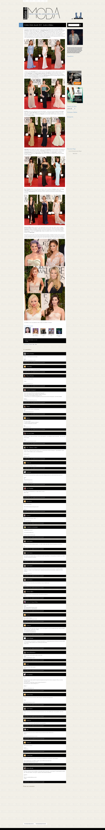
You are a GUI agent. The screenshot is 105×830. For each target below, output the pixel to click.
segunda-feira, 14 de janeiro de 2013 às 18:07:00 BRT (34, 443)
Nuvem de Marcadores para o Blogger (75, 151)
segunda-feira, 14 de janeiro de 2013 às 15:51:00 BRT (34, 414)
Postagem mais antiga (29, 823)
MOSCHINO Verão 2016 (51, 335)
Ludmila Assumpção (31, 390)
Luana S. (28, 515)
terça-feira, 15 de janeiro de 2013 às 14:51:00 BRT (34, 648)
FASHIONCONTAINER (32, 527)
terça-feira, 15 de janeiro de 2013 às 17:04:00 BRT (34, 660)
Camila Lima (29, 755)
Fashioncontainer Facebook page (29, 534)
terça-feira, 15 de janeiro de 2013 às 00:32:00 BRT (34, 537)
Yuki (27, 729)
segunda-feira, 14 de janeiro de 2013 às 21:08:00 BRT (34, 511)
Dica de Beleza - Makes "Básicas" (35, 335)
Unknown (28, 462)
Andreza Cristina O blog (32, 602)
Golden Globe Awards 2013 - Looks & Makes (38, 25)
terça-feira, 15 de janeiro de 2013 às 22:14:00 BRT (34, 716)
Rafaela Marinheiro (30, 652)
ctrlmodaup (29, 366)
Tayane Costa (29, 694)
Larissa (28, 615)
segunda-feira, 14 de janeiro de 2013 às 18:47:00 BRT (34, 468)
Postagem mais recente (41, 823)
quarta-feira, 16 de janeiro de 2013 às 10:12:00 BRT (34, 764)
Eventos (30, 344)
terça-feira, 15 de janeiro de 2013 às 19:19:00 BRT (34, 670)
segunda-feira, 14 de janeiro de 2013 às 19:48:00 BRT (34, 497)
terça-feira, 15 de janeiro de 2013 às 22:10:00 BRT (34, 704)
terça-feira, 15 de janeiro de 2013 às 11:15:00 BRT (34, 587)
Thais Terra (29, 501)
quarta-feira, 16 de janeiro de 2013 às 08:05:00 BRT (34, 751)
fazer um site (75, 153)
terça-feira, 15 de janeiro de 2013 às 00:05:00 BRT (34, 523)
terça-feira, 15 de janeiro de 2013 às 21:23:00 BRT (34, 690)
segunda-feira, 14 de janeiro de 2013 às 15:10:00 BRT (34, 402)
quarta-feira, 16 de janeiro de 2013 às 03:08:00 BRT (34, 738)
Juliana (28, 406)
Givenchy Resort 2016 (43, 335)
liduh (27, 664)
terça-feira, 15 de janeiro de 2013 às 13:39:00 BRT (34, 634)
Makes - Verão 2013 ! (27, 334)
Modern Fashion (30, 353)
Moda (36, 344)
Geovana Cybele (30, 433)
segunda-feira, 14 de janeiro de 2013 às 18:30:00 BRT (34, 458)
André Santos (29, 541)
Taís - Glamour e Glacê (31, 447)
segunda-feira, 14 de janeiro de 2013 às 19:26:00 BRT (34, 484)
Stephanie (28, 472)
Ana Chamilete (29, 488)
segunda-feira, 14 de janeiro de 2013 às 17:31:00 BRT (34, 429)
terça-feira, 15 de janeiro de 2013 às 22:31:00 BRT (34, 725)
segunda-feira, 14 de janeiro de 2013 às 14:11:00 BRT (34, 362)
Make (33, 344)
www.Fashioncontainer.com (28, 532)
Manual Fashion (30, 376)
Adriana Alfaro (29, 591)
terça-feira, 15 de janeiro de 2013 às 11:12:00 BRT (34, 561)
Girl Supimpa (29, 674)
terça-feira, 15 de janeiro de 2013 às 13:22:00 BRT (34, 621)
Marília (28, 418)
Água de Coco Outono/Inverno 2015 (59, 335)
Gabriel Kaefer (29, 638)
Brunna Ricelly (29, 768)
